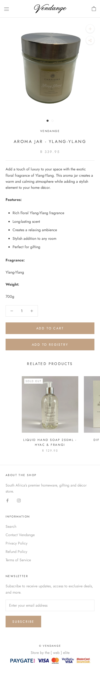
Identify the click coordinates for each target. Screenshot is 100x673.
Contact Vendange (20, 535)
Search (11, 526)
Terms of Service (18, 560)
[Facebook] (7, 500)
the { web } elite (57, 652)
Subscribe (23, 621)
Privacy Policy (16, 543)
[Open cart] (94, 9)
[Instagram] (19, 500)
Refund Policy (16, 551)
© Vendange (50, 646)
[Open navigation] (6, 9)
